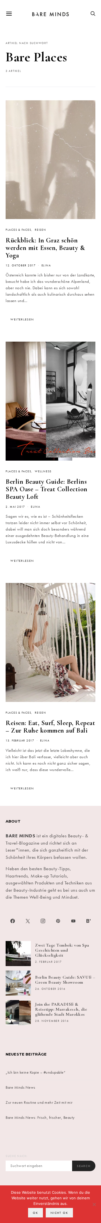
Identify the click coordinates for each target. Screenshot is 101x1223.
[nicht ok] (94, 1204)
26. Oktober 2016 (50, 989)
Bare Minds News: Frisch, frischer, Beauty (40, 1117)
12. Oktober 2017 (21, 265)
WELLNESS (43, 471)
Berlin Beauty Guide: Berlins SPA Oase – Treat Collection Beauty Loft (47, 489)
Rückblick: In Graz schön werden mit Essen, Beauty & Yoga (45, 247)
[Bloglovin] (88, 921)
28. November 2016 (52, 1021)
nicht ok (59, 1213)
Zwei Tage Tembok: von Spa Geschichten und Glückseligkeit (62, 950)
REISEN (40, 230)
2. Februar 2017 (48, 962)
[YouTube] (73, 921)
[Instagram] (42, 921)
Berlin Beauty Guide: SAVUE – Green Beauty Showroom (65, 979)
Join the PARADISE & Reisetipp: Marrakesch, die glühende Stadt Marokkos (61, 1009)
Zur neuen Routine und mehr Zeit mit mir (39, 1102)
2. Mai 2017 (15, 507)
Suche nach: (17, 1156)
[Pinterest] (58, 921)
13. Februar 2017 (20, 740)
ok (35, 1213)
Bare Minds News (20, 1087)
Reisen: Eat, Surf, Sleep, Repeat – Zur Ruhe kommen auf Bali (50, 727)
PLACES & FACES (18, 230)
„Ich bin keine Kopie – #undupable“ (35, 1072)
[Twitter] (27, 921)
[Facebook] (12, 921)
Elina (46, 265)
